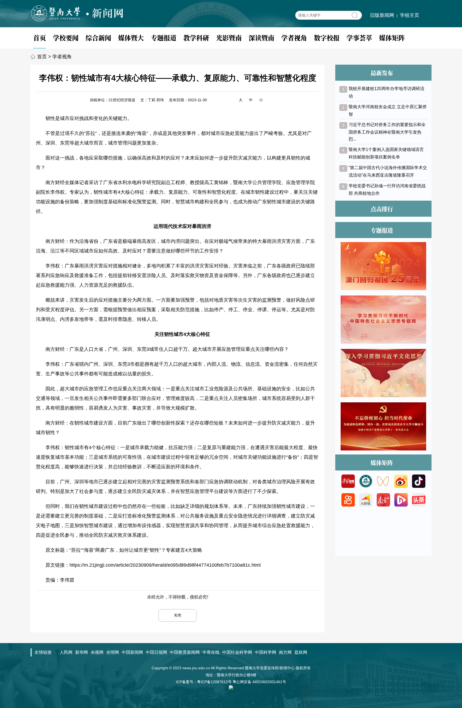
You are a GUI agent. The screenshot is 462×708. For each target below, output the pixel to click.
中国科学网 (265, 652)
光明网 (112, 652)
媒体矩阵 (392, 37)
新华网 (81, 652)
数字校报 (327, 37)
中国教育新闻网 (185, 652)
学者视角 (294, 37)
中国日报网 (156, 652)
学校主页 (409, 15)
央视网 (97, 652)
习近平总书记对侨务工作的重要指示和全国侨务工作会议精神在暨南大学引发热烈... (387, 131)
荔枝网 (300, 652)
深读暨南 (261, 37)
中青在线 (211, 652)
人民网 (66, 652)
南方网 (285, 652)
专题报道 (163, 37)
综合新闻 (98, 37)
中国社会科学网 (237, 652)
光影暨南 (229, 37)
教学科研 (196, 37)
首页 (39, 37)
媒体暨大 (131, 37)
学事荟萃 (359, 37)
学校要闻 (66, 37)
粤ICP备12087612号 (214, 682)
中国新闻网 (132, 652)
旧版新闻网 (382, 15)
